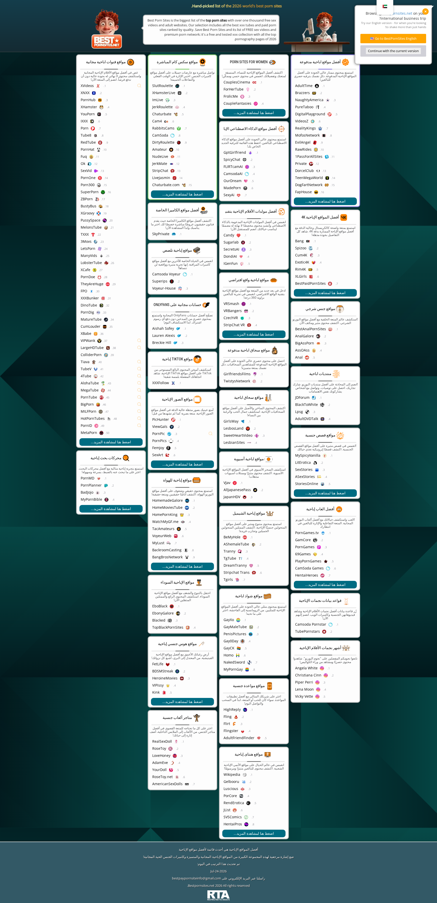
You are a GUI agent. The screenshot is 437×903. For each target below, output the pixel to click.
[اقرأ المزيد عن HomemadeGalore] (210, 500)
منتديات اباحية (320, 373)
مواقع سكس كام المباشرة (177, 62)
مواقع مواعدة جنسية (249, 686)
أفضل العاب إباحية (320, 509)
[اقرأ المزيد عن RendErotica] (282, 803)
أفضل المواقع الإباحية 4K (320, 217)
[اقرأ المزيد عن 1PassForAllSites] (353, 157)
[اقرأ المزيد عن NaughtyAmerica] (353, 100)
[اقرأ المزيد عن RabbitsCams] (210, 128)
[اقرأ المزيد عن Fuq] (139, 157)
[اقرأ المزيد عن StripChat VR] (282, 325)
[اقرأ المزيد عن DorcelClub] (353, 171)
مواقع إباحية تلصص (177, 250)
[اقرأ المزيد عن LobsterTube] (139, 263)
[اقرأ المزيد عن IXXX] (139, 121)
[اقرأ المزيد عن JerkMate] (210, 164)
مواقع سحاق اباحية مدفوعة (249, 350)
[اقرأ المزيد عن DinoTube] (139, 305)
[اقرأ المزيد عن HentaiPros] (282, 824)
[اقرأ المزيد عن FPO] (139, 291)
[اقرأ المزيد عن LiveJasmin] (210, 178)
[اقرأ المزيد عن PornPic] (210, 434)
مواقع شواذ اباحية (249, 596)
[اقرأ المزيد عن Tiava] (139, 362)
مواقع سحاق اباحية (249, 397)
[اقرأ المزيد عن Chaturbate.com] (210, 185)
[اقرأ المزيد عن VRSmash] (282, 304)
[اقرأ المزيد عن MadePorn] (282, 188)
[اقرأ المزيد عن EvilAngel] (353, 142)
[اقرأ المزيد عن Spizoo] (353, 248)
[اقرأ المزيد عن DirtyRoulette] (210, 142)
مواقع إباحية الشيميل (249, 513)
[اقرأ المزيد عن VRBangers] (282, 311)
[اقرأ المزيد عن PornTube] (139, 397)
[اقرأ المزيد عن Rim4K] (353, 269)
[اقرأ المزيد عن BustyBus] (139, 206)
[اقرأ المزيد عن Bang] (353, 241)
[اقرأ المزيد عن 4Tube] (139, 376)
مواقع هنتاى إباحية (249, 754)
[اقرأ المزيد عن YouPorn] (139, 114)
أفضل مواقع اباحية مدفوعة (320, 62)
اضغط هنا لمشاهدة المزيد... (111, 441)
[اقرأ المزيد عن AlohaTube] (139, 383)
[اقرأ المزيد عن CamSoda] (210, 135)
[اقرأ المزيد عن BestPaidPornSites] (353, 283)
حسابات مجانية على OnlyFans (177, 304)
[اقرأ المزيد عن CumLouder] (139, 326)
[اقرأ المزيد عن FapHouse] (353, 192)
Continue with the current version (393, 51)
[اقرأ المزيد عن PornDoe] (139, 277)
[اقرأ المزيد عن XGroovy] (139, 213)
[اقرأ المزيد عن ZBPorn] (139, 199)
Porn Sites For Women (249, 62)
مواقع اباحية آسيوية (249, 459)
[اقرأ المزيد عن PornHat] (139, 149)
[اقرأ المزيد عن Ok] (139, 164)
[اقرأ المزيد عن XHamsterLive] (210, 93)
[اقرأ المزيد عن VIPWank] (139, 341)
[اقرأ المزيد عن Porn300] (139, 185)
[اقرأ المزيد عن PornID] (139, 426)
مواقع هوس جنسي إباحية (177, 644)
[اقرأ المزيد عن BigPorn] (139, 404)
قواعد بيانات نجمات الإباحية (320, 600)
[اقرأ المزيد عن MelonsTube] (139, 227)
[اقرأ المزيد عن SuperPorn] (139, 192)
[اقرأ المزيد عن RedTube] (139, 142)
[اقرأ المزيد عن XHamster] (139, 107)
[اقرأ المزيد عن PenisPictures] (282, 634)
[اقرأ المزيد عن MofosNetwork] (353, 135)
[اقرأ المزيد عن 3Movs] (139, 241)
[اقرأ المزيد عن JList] (282, 810)
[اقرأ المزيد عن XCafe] (139, 270)
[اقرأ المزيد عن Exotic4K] (353, 262)
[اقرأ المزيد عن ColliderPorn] (139, 355)
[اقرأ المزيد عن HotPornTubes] (139, 418)
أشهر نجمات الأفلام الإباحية (320, 648)
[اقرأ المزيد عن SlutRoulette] (210, 86)
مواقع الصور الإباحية (177, 399)
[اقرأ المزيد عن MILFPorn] (139, 411)
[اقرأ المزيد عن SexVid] (139, 171)
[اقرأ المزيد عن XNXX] (139, 93)
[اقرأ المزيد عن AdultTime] (353, 86)
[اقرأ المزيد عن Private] (353, 164)
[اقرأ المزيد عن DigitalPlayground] (353, 114)
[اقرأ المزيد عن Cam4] (210, 121)
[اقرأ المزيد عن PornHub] (139, 100)
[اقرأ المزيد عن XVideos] (139, 86)
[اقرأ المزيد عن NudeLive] (210, 157)
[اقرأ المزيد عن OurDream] (282, 181)
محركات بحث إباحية (106, 458)
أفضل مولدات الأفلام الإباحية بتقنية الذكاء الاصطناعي (236, 211)
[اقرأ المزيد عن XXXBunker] (139, 298)
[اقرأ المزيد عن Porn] (139, 128)
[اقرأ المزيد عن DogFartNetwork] (353, 185)
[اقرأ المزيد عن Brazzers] (353, 93)
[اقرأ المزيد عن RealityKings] (353, 128)
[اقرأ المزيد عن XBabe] (139, 334)
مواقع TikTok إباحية (177, 359)
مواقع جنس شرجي (320, 308)
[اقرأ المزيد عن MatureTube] (139, 319)
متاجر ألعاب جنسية (177, 717)
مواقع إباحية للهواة (177, 480)
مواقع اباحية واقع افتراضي (249, 280)
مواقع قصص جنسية (320, 435)
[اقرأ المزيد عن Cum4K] (353, 255)
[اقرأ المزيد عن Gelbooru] (282, 782)
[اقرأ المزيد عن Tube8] (139, 135)
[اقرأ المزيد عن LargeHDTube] (139, 348)
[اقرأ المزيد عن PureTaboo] (353, 107)
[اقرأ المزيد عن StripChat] (210, 171)
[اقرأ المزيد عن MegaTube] (139, 390)
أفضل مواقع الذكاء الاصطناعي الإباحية (247, 128)
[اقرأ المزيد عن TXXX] (139, 234)
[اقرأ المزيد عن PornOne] (139, 178)
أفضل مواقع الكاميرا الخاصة (177, 210)
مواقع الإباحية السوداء (177, 582)
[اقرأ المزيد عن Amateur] (210, 149)
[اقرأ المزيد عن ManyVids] (139, 256)
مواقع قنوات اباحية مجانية (106, 62)
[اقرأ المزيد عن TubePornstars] (353, 631)
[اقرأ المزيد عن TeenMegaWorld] (353, 178)
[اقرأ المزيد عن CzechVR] (282, 318)
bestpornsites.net (397, 13)
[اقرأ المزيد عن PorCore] (282, 796)
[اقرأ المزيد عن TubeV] (139, 369)
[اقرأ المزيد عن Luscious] (282, 789)
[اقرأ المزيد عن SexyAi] (282, 195)
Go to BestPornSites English (395, 38)
